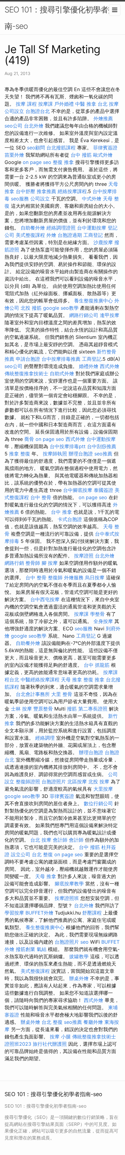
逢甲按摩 (109, 315)
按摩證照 (83, 556)
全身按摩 (103, 621)
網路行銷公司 (83, 315)
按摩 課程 (26, 104)
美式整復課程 (30, 235)
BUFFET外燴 (39, 913)
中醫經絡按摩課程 (40, 679)
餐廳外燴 (93, 1022)
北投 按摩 (98, 782)
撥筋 (72, 709)
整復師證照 (28, 782)
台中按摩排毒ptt (68, 446)
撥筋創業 (25, 949)
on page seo (37, 162)
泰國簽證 (103, 490)
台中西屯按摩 (44, 599)
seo (84, 942)
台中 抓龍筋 (97, 665)
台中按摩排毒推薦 (61, 359)
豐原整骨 (43, 709)
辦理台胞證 (81, 454)
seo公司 (13, 126)
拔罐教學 (79, 956)
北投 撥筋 (31, 308)
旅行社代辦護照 (50, 1044)
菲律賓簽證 (105, 148)
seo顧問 (36, 148)
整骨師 (32, 563)
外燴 (51, 235)
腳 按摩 (50, 563)
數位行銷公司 (98, 803)
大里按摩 (103, 789)
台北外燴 (33, 126)
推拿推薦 (46, 191)
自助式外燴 (62, 373)
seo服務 (20, 199)
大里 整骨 (61, 694)
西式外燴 (109, 366)
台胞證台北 (37, 111)
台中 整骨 (40, 497)
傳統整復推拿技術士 (26, 373)
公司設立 (14, 111)
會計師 (60, 840)
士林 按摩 (21, 709)
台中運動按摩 (91, 228)
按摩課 (45, 104)
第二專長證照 (92, 709)
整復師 (55, 577)
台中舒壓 (25, 191)
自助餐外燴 (33, 228)
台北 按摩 (108, 104)
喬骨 (29, 439)
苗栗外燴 (14, 155)
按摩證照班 (67, 898)
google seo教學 (61, 308)
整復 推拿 (63, 162)
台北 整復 (42, 854)
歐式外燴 (103, 155)
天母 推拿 (71, 679)
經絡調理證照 (61, 228)
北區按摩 (77, 782)
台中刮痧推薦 (101, 446)
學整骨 (97, 614)
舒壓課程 (92, 913)
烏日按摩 (94, 577)
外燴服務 (73, 577)
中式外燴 (91, 199)
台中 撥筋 (81, 155)
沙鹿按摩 (103, 242)
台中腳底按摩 (77, 490)
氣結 (41, 949)
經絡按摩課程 (72, 191)
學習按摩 (14, 913)
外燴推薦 (103, 118)
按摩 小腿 (60, 1037)
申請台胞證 (28, 359)
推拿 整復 (19, 454)
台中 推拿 (61, 512)
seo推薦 (103, 454)
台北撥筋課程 (61, 148)
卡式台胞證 (70, 519)
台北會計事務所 (33, 694)
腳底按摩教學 (69, 884)
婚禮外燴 (88, 366)
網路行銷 (14, 563)
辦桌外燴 (79, 978)
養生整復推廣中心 (93, 301)
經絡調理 (45, 738)
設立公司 (20, 854)
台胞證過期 (70, 235)
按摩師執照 (55, 454)
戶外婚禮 (64, 104)
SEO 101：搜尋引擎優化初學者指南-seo (60, 18)
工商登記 (93, 235)
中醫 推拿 (85, 104)
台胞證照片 (54, 782)
